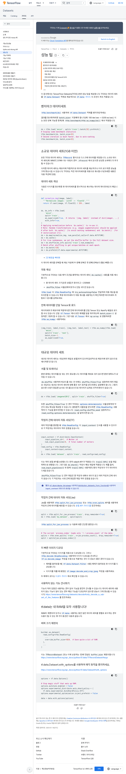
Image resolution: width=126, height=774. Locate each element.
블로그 (38, 743)
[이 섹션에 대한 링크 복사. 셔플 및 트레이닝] (60, 369)
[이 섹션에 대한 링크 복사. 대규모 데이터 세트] (66, 352)
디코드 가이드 (61, 576)
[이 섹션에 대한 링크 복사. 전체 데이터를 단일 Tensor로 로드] (78, 305)
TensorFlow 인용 (87, 759)
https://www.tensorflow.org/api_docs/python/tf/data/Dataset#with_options (74, 670)
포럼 (37, 747)
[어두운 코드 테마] (112, 126)
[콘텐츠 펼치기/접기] (56, 62)
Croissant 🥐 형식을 (67, 28)
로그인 (120, 3)
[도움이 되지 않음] (116, 49)
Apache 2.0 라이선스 (46, 721)
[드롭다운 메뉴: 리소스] (44, 3)
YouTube (39, 759)
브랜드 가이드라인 (87, 755)
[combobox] (73, 3)
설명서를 (97, 28)
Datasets (8, 10)
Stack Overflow (87, 751)
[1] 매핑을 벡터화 (53, 258)
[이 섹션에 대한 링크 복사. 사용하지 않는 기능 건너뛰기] (72, 583)
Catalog (14, 16)
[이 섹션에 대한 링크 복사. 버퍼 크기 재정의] (60, 623)
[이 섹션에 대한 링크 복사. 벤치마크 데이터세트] (68, 106)
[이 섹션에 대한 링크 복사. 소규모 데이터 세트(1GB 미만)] (80, 151)
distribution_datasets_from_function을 (93, 486)
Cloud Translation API (58, 41)
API (32, 16)
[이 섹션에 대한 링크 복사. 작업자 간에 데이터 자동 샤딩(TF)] (76, 420)
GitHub (111, 3)
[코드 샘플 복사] (116, 126)
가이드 (24, 16)
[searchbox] (16, 24)
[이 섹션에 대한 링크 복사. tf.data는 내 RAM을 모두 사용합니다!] (89, 607)
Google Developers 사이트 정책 (95, 721)
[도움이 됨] (112, 49)
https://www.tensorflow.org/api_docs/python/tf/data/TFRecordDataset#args (74, 657)
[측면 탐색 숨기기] (29, 769)
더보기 (51, 3)
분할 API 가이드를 (83, 506)
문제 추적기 (85, 743)
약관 (37, 769)
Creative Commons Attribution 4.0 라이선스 (82, 718)
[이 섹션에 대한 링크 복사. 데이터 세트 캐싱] (60, 181)
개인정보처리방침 (48, 769)
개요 (4, 16)
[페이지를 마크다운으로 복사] (63, 55)
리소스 (38, 3)
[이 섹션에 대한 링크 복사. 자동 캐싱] (53, 269)
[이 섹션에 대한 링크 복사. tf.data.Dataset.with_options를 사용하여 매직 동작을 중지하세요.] (112, 664)
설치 (30, 3)
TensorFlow (45, 49)
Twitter (39, 755)
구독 (99, 769)
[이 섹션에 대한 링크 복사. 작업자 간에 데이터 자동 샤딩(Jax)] (77, 497)
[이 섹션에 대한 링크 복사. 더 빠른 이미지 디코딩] (65, 548)
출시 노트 (84, 747)
